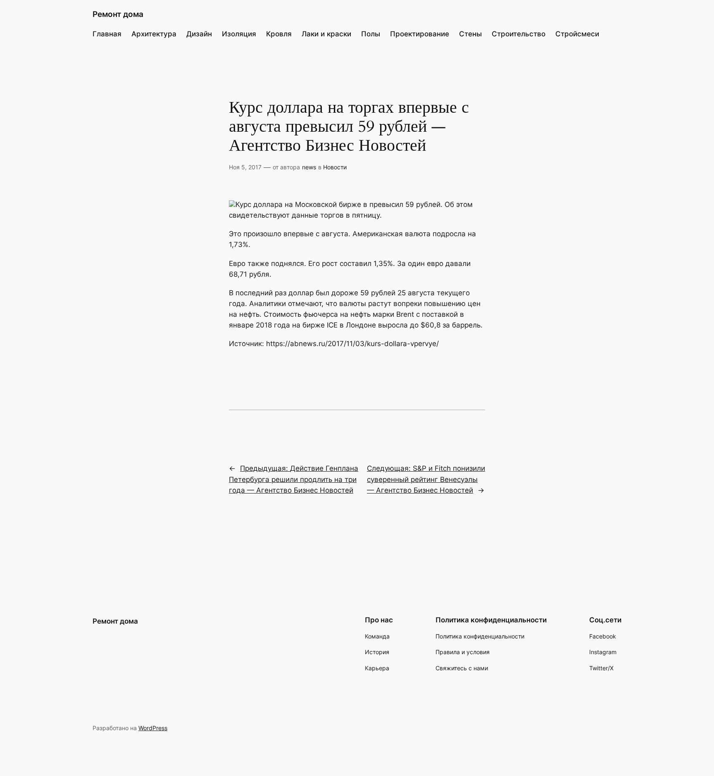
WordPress (152, 727)
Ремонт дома (118, 14)
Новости (335, 167)
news (309, 167)
